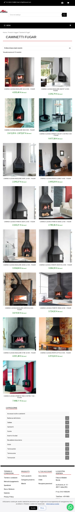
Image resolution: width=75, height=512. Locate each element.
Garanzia (7, 493)
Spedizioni (7, 485)
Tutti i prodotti (26, 476)
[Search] (64, 15)
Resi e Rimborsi (9, 489)
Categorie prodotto (28, 480)
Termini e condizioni (10, 478)
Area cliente (42, 476)
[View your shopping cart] (70, 25)
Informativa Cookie (52, 504)
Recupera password (45, 484)
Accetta (33, 508)
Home (5, 32)
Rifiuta (42, 508)
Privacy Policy (9, 497)
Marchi (23, 484)
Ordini (40, 480)
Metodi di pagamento (11, 481)
